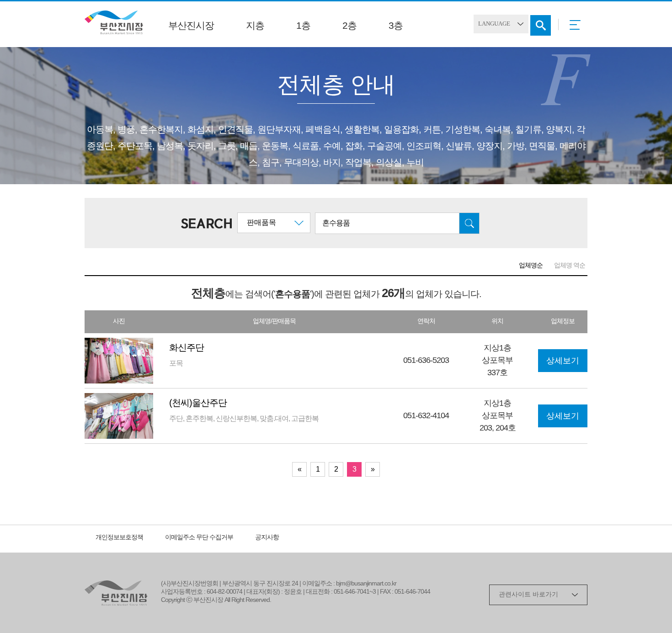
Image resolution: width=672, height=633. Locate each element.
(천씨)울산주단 (198, 403)
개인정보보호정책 (119, 537)
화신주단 (186, 348)
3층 (396, 26)
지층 (255, 26)
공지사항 (267, 537)
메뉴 (577, 27)
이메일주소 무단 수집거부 (199, 537)
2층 (349, 26)
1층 (303, 26)
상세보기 (562, 361)
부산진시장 (191, 26)
